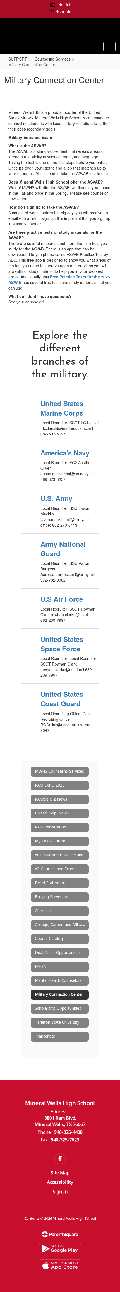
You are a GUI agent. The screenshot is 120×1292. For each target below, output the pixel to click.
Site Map (60, 1173)
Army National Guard (63, 548)
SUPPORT (17, 59)
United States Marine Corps (61, 408)
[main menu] (109, 46)
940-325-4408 (68, 1133)
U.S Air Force (61, 599)
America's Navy (64, 452)
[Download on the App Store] (60, 1265)
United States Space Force (61, 643)
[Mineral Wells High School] (60, 31)
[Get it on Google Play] (60, 1249)
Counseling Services (53, 59)
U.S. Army (56, 498)
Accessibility (60, 1182)
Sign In (60, 1192)
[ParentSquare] (60, 1234)
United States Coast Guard (61, 698)
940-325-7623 (65, 1140)
